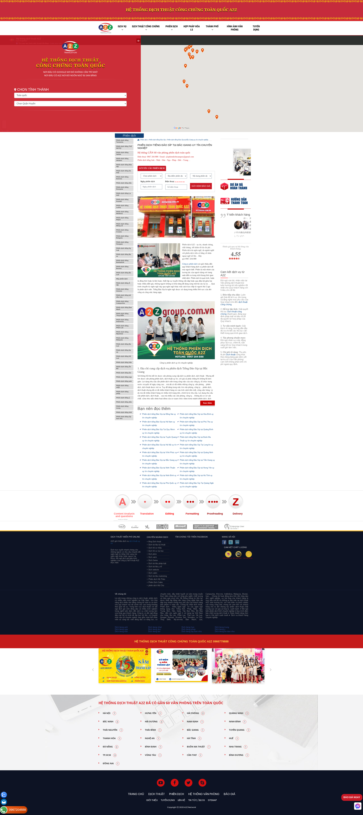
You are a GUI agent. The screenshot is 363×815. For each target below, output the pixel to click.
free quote (233, 188)
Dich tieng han (188, 627)
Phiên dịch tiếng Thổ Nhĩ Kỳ (124, 147)
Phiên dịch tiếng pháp (122, 392)
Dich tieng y (220, 629)
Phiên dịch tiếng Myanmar (122, 333)
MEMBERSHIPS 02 (135, 526)
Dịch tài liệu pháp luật (157, 563)
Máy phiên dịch (122, 279)
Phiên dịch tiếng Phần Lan (122, 326)
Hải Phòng (195, 713)
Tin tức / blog (196, 800)
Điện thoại (175, 181)
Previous (92, 668)
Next (270, 668)
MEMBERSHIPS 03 (147, 526)
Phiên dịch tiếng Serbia (122, 153)
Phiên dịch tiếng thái (124, 412)
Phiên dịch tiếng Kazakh (122, 200)
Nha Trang (237, 746)
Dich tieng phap (189, 629)
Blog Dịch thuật (154, 541)
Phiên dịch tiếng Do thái (123, 171)
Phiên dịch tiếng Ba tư (123, 255)
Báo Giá (229, 794)
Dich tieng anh (121, 627)
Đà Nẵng (110, 746)
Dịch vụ (122, 26)
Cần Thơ (194, 755)
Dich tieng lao (154, 631)
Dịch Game (153, 560)
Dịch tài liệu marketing (157, 576)
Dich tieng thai (121, 631)
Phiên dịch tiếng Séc (124, 183)
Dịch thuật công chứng (146, 26)
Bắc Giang (195, 730)
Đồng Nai (110, 763)
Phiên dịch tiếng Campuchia (122, 302)
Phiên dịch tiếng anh (124, 381)
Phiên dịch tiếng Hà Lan (123, 357)
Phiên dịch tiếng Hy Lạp (123, 249)
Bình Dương (238, 755)
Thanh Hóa (111, 738)
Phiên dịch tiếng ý (123, 398)
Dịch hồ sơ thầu (155, 548)
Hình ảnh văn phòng (235, 28)
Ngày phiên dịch (148, 181)
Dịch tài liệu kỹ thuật (156, 545)
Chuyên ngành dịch (157, 537)
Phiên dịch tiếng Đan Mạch (124, 308)
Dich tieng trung (222, 627)
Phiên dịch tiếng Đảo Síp (124, 165)
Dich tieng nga (121, 629)
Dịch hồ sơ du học (156, 551)
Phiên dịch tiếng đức (124, 402)
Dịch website (153, 570)
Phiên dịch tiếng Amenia (122, 290)
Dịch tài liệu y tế (155, 566)
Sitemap (212, 800)
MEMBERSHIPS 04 (162, 526)
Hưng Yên (153, 713)
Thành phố (212, 26)
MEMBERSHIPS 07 (234, 526)
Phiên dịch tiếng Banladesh (122, 261)
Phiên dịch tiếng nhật (122, 386)
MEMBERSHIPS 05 (180, 526)
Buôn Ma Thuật (198, 746)
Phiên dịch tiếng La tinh (123, 194)
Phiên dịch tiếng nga (124, 377)
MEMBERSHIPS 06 (206, 526)
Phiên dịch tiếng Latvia (122, 206)
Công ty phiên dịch (190, 264)
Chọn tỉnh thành (33, 89)
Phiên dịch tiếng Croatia (122, 231)
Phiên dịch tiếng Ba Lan (123, 273)
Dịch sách (152, 557)
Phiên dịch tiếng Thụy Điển (122, 314)
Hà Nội (109, 713)
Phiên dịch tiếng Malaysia (122, 339)
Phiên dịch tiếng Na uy (123, 351)
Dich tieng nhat (155, 627)
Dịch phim (152, 554)
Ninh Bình (237, 721)
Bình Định (153, 746)
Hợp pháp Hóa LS (191, 28)
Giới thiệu (152, 800)
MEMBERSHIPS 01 (121, 526)
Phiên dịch (171, 26)
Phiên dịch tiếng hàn (124, 362)
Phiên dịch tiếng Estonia (122, 178)
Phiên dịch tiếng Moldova (122, 212)
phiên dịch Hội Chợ (156, 585)
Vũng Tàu (152, 755)
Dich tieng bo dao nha (225, 631)
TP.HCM (109, 755)
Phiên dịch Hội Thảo (156, 579)
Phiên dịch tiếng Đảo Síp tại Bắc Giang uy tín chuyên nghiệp (187, 140)
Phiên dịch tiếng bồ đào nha (123, 296)
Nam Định (194, 721)
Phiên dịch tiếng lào (123, 373)
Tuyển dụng (256, 28)
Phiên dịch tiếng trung (122, 407)
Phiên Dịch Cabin (155, 582)
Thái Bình (152, 730)
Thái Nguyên (112, 730)
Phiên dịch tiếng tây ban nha (123, 417)
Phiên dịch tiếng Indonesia (122, 320)
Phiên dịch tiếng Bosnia (122, 267)
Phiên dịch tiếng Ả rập (123, 284)
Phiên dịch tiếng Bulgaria (122, 237)
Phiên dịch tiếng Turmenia (122, 141)
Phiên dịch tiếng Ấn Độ (123, 367)
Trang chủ (136, 794)
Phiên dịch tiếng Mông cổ (122, 225)
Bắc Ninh (110, 721)
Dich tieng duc (154, 629)
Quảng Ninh (238, 713)
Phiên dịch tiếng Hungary (122, 243)
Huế (233, 738)
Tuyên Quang (239, 730)
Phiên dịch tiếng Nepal (122, 218)
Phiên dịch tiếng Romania (122, 188)
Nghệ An (152, 738)
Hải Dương (153, 721)
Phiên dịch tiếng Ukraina (122, 159)
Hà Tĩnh (193, 738)
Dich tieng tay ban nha (192, 631)
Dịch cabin (152, 573)
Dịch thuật (230, 354)
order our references (236, 201)
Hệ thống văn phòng (203, 794)
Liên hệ (181, 800)
